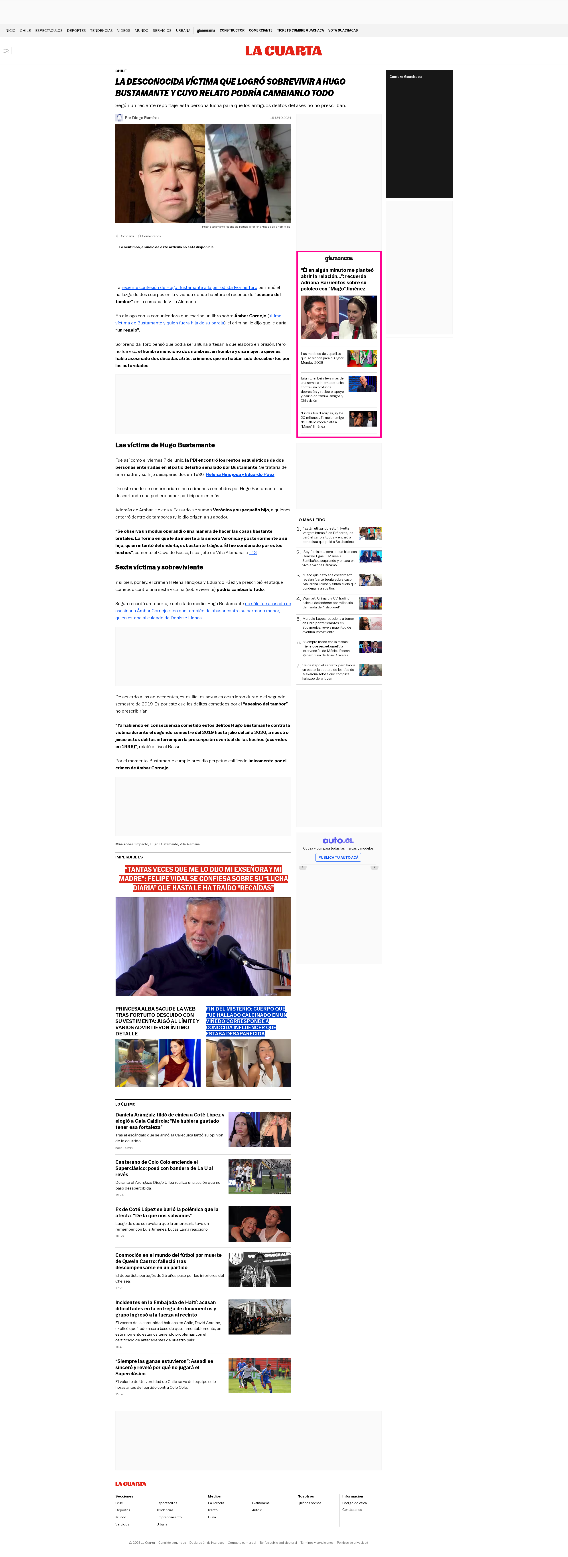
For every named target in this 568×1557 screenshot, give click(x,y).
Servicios (162, 30)
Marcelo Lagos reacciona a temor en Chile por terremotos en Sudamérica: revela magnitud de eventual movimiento (328, 625)
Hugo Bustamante (164, 844)
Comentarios (151, 236)
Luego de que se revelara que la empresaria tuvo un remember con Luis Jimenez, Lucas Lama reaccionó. (162, 1226)
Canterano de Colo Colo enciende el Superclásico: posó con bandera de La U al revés (164, 1168)
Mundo (141, 30)
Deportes (76, 30)
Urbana (183, 30)
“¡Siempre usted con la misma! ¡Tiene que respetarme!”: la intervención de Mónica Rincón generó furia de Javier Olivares (326, 648)
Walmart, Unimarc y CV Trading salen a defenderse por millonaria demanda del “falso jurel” (328, 603)
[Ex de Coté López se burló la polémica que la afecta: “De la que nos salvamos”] (260, 1224)
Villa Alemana (190, 844)
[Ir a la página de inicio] (283, 51)
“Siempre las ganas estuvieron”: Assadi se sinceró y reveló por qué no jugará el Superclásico (164, 1367)
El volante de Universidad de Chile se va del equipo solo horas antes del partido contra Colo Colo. (165, 1384)
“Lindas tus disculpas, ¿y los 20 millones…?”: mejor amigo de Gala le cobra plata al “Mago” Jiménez (322, 420)
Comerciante (260, 30)
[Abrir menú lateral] (8, 50)
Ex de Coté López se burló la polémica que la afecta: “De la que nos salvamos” (167, 1212)
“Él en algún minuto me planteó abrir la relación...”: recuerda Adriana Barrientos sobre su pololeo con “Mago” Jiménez (337, 279)
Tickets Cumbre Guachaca (300, 30)
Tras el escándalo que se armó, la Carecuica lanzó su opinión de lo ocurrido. (169, 1138)
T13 (253, 552)
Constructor (232, 30)
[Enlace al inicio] (339, 259)
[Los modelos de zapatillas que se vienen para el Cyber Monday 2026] (362, 359)
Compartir (127, 236)
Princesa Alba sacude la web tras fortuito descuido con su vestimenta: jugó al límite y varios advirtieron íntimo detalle (157, 1021)
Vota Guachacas (343, 30)
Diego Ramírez (146, 118)
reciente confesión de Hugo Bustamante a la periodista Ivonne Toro (189, 287)
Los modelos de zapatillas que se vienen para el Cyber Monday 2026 (322, 358)
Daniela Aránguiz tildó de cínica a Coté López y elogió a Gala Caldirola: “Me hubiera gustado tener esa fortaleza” (169, 1121)
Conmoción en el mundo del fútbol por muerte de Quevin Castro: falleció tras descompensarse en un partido (168, 1261)
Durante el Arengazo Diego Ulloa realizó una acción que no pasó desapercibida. (167, 1185)
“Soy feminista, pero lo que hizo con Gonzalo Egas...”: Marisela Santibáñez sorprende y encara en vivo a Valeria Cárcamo (329, 558)
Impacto (141, 844)
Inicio (10, 30)
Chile (25, 30)
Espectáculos (49, 30)
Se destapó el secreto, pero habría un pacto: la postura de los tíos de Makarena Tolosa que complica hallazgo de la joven (328, 672)
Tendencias (101, 30)
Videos (123, 30)
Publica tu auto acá (338, 857)
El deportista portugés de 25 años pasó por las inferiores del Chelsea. (169, 1278)
